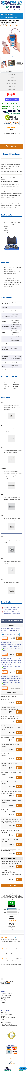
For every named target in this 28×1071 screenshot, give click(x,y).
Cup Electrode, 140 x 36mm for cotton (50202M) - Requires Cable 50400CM (11, 727)
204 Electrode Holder (7, 737)
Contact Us (4, 1002)
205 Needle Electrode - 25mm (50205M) (10, 745)
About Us (3, 1000)
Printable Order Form (6, 993)
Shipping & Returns (6, 995)
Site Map (3, 1004)
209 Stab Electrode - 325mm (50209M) (9, 783)
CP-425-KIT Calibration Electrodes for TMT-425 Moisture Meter (11, 862)
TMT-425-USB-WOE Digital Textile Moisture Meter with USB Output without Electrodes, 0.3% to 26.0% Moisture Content (11, 661)
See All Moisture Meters (7, 14)
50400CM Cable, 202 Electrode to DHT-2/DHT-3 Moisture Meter (11, 850)
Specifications (11, 80)
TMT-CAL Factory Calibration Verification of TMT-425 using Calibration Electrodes (9, 698)
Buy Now (12, 146)
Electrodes (11, 86)
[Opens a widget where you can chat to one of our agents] (23, 1068)
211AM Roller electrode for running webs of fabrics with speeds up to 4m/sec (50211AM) (11, 821)
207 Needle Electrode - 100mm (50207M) (10, 764)
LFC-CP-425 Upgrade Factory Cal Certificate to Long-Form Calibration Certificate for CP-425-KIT (11, 873)
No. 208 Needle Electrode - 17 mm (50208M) (11, 773)
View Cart (12, 885)
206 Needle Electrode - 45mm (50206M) (10, 755)
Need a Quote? (12, 99)
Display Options (8, 981)
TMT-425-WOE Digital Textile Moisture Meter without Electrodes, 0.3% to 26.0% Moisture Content (11, 678)
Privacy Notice (5, 999)
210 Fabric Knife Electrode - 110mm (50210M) (11, 801)
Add (20, 638)
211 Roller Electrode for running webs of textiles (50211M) (10, 811)
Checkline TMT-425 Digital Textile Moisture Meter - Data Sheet (12, 608)
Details (5, 638)
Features (11, 77)
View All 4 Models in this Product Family (12, 141)
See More (10, 25)
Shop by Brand (5, 1005)
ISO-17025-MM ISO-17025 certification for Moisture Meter (10, 708)
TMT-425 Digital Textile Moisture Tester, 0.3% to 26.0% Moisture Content (10, 630)
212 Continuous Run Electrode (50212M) (10, 831)
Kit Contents (11, 74)
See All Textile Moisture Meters (9, 17)
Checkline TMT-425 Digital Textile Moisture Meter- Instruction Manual (12, 612)
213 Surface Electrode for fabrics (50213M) (10, 840)
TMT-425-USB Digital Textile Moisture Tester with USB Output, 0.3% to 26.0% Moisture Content (11, 644)
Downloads (11, 89)
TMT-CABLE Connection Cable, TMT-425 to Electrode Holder (10, 717)
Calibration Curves (11, 83)
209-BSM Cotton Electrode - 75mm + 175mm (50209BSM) (11, 792)
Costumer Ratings (5, 997)
